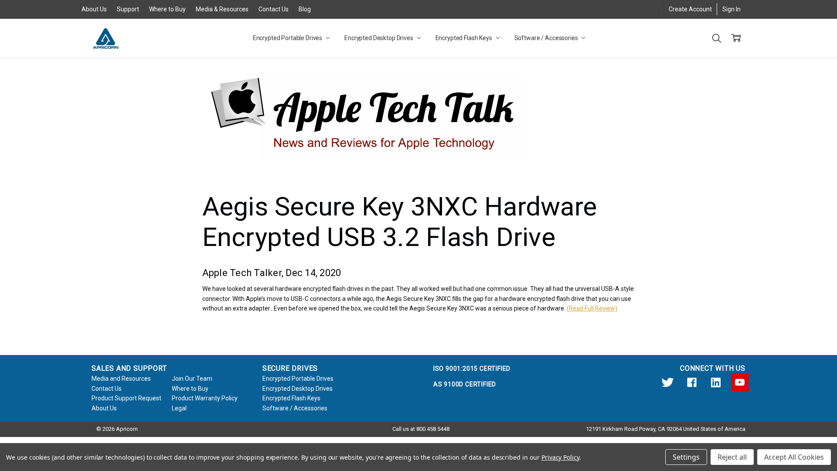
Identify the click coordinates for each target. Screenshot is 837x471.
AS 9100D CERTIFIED (464, 384)
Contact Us (274, 9)
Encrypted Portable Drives (288, 37)
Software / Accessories (546, 37)
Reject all (732, 457)
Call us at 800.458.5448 (420, 429)
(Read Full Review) (592, 308)
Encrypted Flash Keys (464, 37)
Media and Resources (121, 378)
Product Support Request (126, 398)
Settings (686, 457)
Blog (305, 9)
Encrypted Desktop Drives (379, 37)
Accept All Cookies (794, 457)
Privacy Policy (560, 457)
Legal (179, 408)
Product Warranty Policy (205, 398)
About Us (94, 9)
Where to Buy (167, 9)
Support (128, 9)
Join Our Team (192, 378)
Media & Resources (222, 9)
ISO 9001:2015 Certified (471, 368)
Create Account (690, 9)
